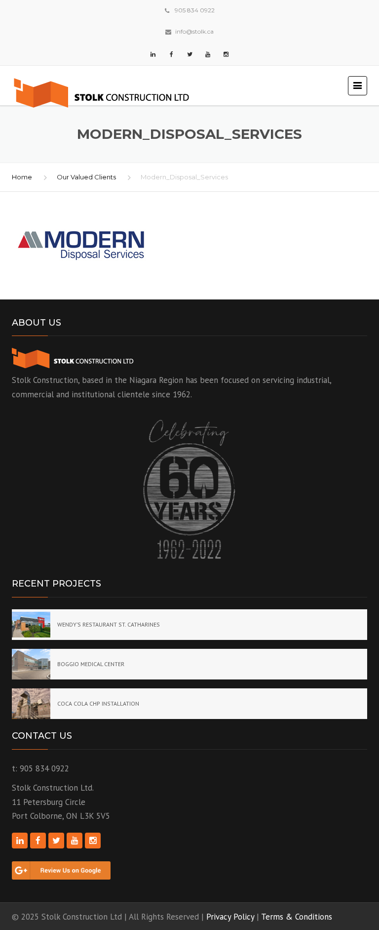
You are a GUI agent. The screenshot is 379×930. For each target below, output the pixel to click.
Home (22, 177)
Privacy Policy (230, 916)
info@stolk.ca (194, 31)
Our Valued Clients (86, 177)
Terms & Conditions (296, 916)
